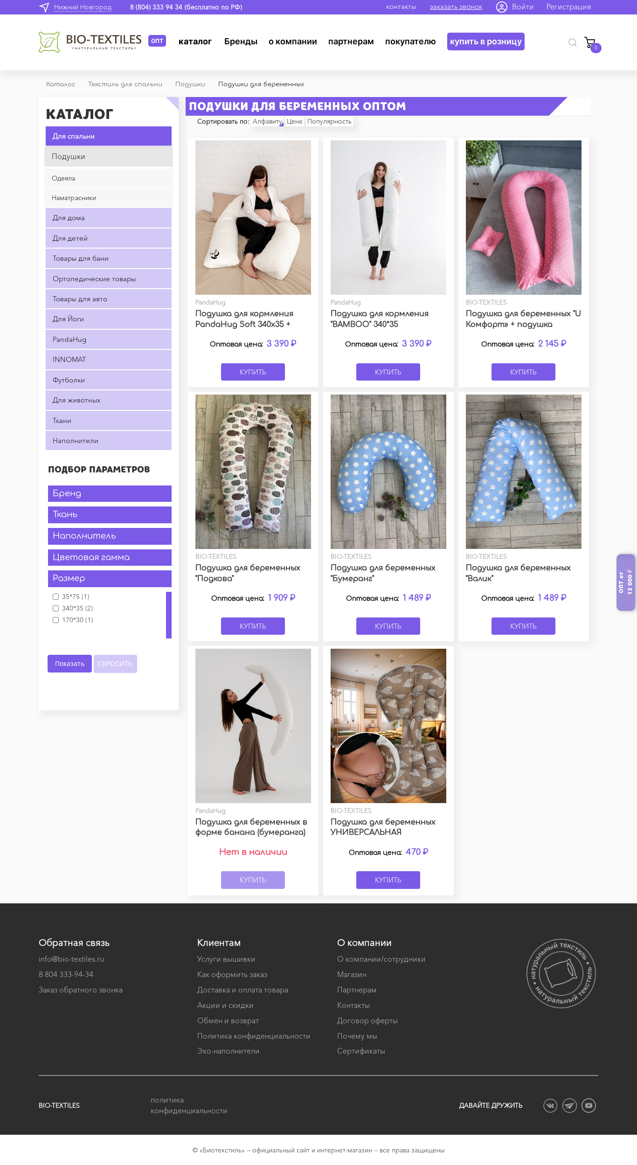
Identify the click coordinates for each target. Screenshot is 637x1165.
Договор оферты (367, 1020)
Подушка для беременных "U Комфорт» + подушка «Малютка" (523, 325)
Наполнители (75, 440)
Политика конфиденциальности (254, 1035)
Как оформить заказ (232, 974)
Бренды (240, 41)
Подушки (68, 156)
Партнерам (351, 41)
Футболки (69, 379)
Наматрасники (74, 198)
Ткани (62, 420)
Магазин (352, 974)
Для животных (76, 399)
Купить (253, 372)
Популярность (329, 121)
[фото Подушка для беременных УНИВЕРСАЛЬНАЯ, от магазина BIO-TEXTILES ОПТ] (388, 726)
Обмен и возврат (228, 1020)
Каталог (195, 41)
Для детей (70, 238)
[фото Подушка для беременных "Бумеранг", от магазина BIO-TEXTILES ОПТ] (388, 472)
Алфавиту (267, 121)
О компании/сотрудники (381, 959)
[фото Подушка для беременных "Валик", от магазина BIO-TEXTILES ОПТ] (524, 472)
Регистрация (569, 6)
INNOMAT (69, 359)
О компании (293, 41)
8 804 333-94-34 (66, 974)
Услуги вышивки (226, 959)
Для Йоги (68, 318)
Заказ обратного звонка (81, 989)
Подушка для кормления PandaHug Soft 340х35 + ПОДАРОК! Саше (244, 325)
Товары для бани (81, 258)
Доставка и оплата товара (242, 989)
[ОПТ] (93, 42)
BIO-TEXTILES (59, 1105)
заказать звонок (456, 6)
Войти (523, 6)
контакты (401, 6)
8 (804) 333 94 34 (156, 7)
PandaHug (69, 339)
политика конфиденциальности (188, 1105)
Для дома (69, 217)
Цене (295, 121)
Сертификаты (361, 1050)
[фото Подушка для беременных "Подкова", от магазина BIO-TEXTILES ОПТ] (253, 472)
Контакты (353, 1005)
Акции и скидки (225, 1005)
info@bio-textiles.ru (71, 959)
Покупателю (410, 41)
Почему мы (357, 1035)
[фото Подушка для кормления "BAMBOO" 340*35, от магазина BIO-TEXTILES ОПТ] (388, 217)
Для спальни (74, 136)
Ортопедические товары (94, 278)
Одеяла (64, 178)
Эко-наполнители (228, 1050)
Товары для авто (80, 298)
